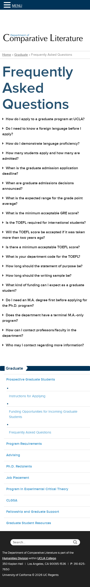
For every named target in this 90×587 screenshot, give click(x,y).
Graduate (21, 54)
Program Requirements (24, 444)
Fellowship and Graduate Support (32, 511)
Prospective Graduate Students (30, 379)
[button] (8, 5)
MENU (17, 6)
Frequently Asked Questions (30, 432)
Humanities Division (15, 558)
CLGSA (11, 500)
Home (6, 54)
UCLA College (46, 558)
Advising (13, 455)
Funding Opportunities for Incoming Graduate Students (43, 414)
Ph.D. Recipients (19, 466)
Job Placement (17, 477)
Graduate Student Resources (28, 523)
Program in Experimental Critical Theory (37, 489)
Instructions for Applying (27, 396)
